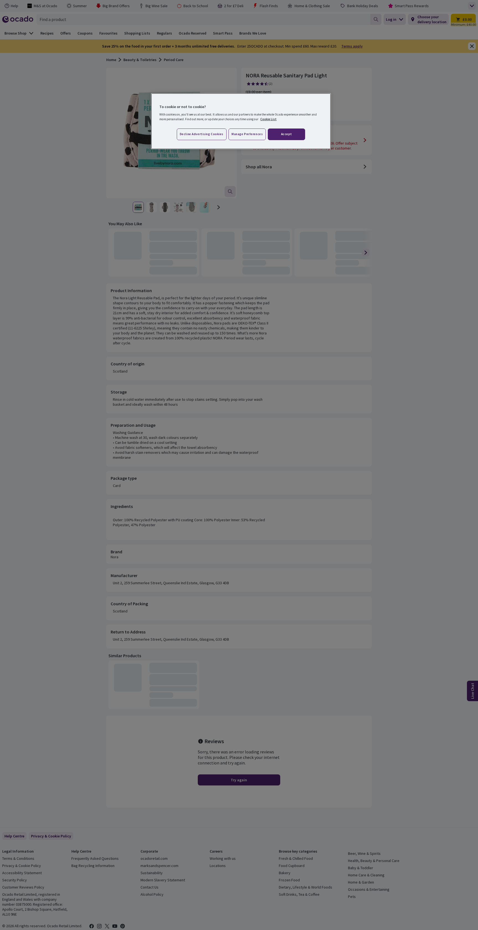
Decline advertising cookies (202, 134)
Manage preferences (247, 134)
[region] (241, 121)
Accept (286, 134)
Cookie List (268, 119)
